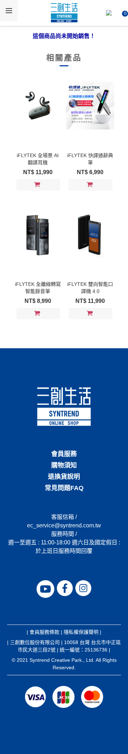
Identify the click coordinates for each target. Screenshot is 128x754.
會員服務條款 (44, 632)
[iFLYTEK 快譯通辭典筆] (90, 105)
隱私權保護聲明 (81, 632)
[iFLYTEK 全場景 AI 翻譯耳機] (38, 105)
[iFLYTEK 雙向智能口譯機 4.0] (90, 234)
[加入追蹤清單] (54, 184)
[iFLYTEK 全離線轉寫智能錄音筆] (38, 234)
